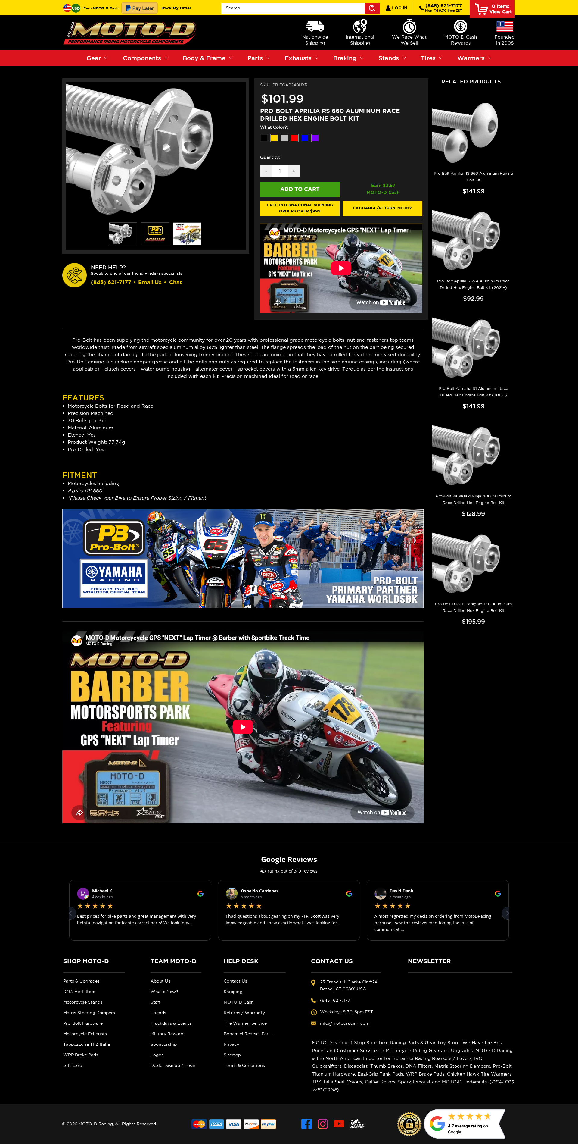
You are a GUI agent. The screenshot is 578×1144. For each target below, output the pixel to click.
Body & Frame (204, 58)
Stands (388, 58)
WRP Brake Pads (80, 1054)
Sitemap (232, 1054)
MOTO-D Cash (239, 1002)
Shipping (233, 991)
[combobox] (300, 8)
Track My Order (176, 7)
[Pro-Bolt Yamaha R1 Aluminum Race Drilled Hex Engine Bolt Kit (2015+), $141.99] (473, 348)
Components (142, 58)
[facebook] (306, 1124)
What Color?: (274, 127)
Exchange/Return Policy (382, 207)
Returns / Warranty (244, 1012)
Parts (255, 58)
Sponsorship (164, 1044)
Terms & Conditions (244, 1065)
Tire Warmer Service (245, 1023)
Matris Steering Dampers (89, 1012)
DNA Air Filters (79, 991)
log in (399, 7)
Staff (155, 1002)
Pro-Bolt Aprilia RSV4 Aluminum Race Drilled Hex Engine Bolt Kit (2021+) (473, 284)
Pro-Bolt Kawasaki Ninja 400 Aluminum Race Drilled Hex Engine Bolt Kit (473, 499)
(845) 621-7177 (443, 7)
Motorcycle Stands (82, 1002)
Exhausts (298, 58)
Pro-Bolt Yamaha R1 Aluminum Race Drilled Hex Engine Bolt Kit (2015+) (473, 391)
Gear (93, 58)
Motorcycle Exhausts (85, 1033)
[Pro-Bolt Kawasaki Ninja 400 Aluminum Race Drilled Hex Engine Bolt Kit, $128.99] (473, 455)
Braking (344, 58)
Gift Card (72, 1065)
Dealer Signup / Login (174, 1065)
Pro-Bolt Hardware (83, 1023)
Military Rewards (168, 1033)
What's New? (164, 991)
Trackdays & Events (171, 1023)
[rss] (357, 1124)
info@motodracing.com (344, 1023)
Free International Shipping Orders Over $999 (300, 207)
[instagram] (323, 1124)
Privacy (231, 1044)
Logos (157, 1054)
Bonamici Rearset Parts (248, 1033)
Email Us (150, 282)
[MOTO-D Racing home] (131, 32)
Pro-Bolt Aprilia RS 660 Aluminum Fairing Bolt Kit (473, 176)
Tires (428, 58)
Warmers (471, 58)
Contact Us (235, 981)
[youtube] (339, 1124)
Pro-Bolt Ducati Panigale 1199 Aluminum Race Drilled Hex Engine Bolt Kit (473, 607)
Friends (158, 1012)
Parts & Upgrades (81, 981)
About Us (160, 981)
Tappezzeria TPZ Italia (86, 1044)
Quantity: (270, 157)
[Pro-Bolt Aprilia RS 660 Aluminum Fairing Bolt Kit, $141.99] (473, 132)
